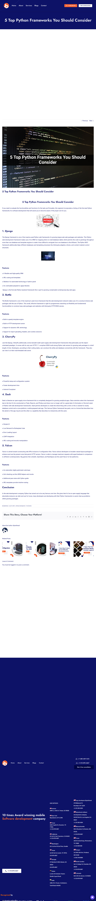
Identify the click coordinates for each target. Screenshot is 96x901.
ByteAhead (6, 505)
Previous (85, 121)
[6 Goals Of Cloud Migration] (12, 549)
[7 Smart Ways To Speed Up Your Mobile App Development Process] (60, 549)
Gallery (14, 549)
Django (9, 231)
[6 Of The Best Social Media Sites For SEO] (36, 549)
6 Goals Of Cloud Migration (11, 549)
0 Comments (29, 505)
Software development (17, 818)
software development (19, 211)
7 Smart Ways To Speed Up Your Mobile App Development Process (58, 549)
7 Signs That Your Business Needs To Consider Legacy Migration (82, 549)
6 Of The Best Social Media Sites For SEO (35, 549)
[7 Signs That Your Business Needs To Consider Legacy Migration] (84, 549)
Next (90, 121)
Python (89, 208)
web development (8, 240)
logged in (13, 565)
